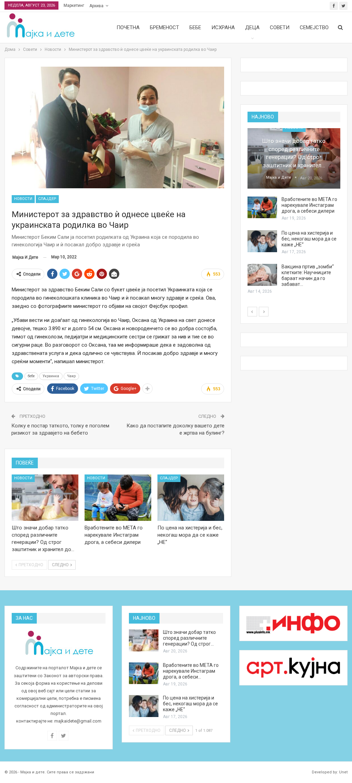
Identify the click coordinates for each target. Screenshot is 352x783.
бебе (31, 376)
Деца (252, 27)
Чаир (71, 376)
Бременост (164, 27)
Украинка (51, 376)
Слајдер (47, 199)
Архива (96, 5)
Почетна (128, 27)
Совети (279, 27)
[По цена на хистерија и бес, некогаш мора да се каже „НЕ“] (190, 497)
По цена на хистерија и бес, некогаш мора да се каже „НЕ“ (309, 238)
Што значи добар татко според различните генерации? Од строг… (189, 638)
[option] (294, 211)
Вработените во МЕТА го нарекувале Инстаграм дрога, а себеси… (191, 671)
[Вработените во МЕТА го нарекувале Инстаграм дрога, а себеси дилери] (118, 497)
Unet (343, 772)
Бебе (195, 27)
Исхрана (223, 27)
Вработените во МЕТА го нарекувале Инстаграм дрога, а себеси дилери (309, 205)
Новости (23, 199)
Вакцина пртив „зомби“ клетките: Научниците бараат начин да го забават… (308, 275)
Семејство (314, 27)
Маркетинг (74, 5)
